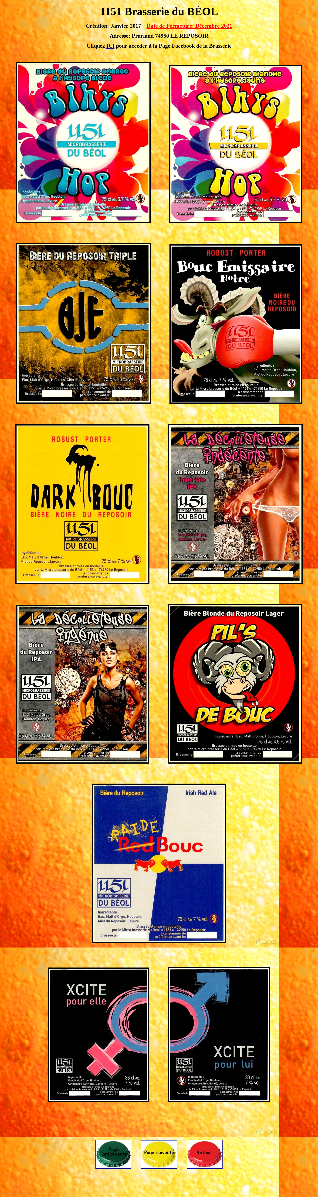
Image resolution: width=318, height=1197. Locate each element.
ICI (110, 46)
